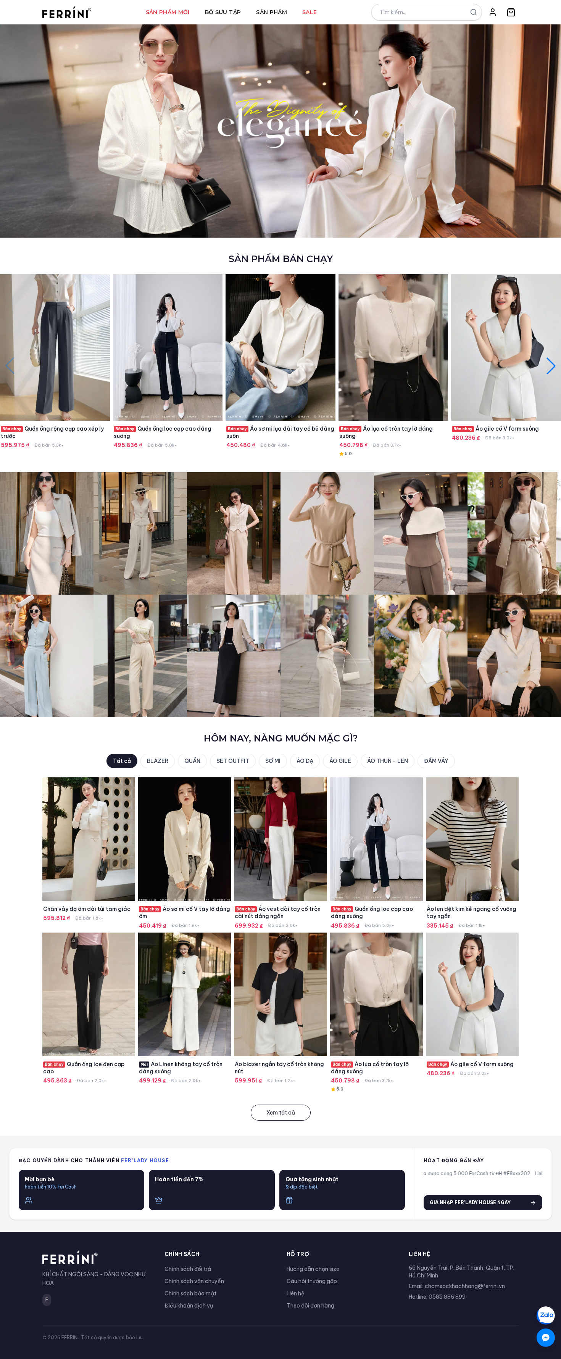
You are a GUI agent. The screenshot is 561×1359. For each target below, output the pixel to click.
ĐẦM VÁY (436, 761)
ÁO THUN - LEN (387, 761)
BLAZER (157, 761)
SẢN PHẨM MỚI (168, 12)
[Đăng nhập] (492, 12)
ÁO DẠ (305, 761)
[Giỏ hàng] (511, 12)
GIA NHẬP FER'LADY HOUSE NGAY (470, 1202)
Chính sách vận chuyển (194, 1281)
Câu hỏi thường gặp (312, 1281)
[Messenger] (546, 1337)
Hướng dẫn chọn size (313, 1269)
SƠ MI (272, 761)
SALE (309, 12)
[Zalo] (546, 1315)
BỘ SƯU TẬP (223, 12)
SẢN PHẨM (271, 12)
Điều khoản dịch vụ (188, 1305)
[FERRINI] (66, 12)
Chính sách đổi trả (187, 1269)
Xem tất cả (280, 1112)
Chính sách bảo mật (190, 1293)
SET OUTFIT (232, 761)
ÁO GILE (340, 761)
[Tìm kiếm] (474, 12)
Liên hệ (296, 1293)
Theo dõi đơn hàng (310, 1305)
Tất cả (122, 761)
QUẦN (192, 761)
